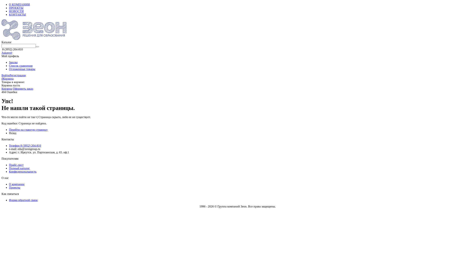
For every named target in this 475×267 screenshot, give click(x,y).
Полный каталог (19, 168)
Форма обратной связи (23, 200)
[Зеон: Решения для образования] (33, 38)
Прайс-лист (16, 165)
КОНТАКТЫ (17, 14)
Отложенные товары (22, 69)
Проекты (14, 187)
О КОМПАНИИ (19, 4)
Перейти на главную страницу (28, 129)
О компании (16, 184)
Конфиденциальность (22, 171)
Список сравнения (20, 65)
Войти (5, 75)
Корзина (6, 88)
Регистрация (18, 75)
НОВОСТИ (16, 11)
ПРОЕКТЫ (16, 7)
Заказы (13, 62)
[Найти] (37, 46)
